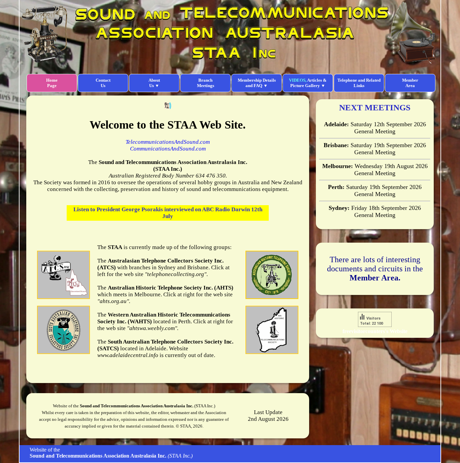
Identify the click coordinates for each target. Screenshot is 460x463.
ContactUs (103, 83)
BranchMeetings (205, 83)
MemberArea (410, 83)
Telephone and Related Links (359, 83)
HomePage (52, 83)
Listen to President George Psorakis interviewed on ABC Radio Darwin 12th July (167, 212)
